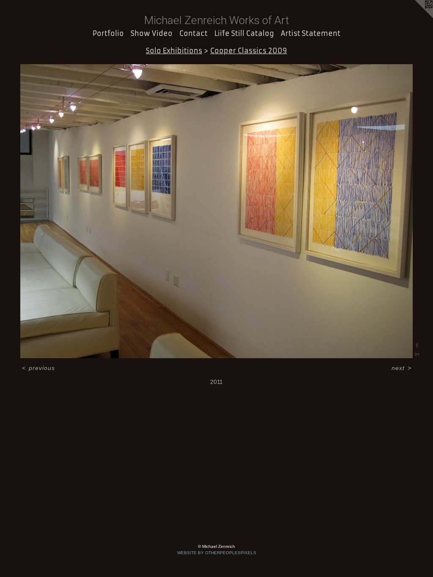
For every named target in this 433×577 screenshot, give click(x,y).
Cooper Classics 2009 (248, 50)
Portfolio (108, 33)
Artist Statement (310, 33)
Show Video (152, 33)
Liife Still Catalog (244, 33)
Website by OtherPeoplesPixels (216, 552)
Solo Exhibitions (174, 50)
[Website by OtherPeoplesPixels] (416, 17)
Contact (193, 33)
